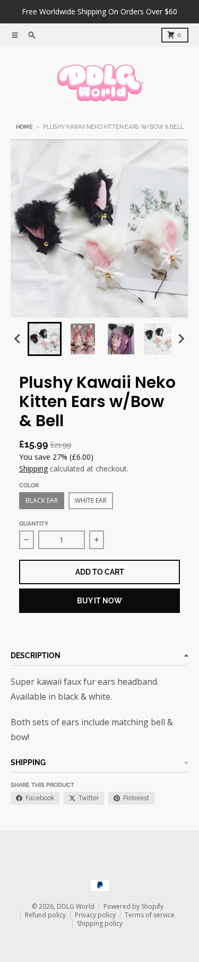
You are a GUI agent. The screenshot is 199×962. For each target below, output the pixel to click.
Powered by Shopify (133, 906)
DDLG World (75, 906)
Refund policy (45, 914)
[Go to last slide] (18, 339)
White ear (91, 500)
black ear (41, 500)
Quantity (33, 523)
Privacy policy (95, 914)
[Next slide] (181, 339)
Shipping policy (100, 923)
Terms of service (150, 914)
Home (24, 126)
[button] (45, 339)
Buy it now (99, 600)
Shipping (33, 468)
